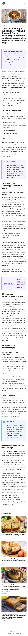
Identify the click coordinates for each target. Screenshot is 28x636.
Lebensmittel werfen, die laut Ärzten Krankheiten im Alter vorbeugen (13, 320)
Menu (24, 3)
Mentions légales (11, 633)
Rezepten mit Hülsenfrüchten (10, 477)
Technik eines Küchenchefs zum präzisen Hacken (15, 171)
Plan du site (18, 633)
